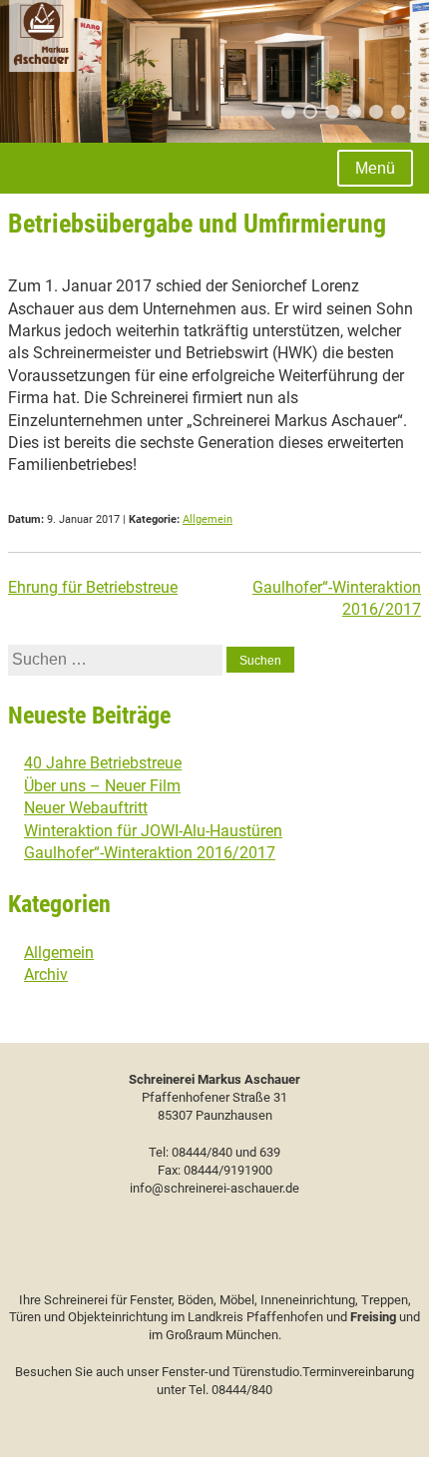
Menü (375, 168)
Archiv (46, 974)
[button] (288, 112)
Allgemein (207, 519)
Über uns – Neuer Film (102, 785)
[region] (214, 71)
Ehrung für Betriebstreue (93, 587)
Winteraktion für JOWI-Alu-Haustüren (153, 830)
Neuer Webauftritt (86, 807)
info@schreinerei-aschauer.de (214, 1188)
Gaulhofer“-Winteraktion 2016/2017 (149, 852)
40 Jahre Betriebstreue (103, 762)
